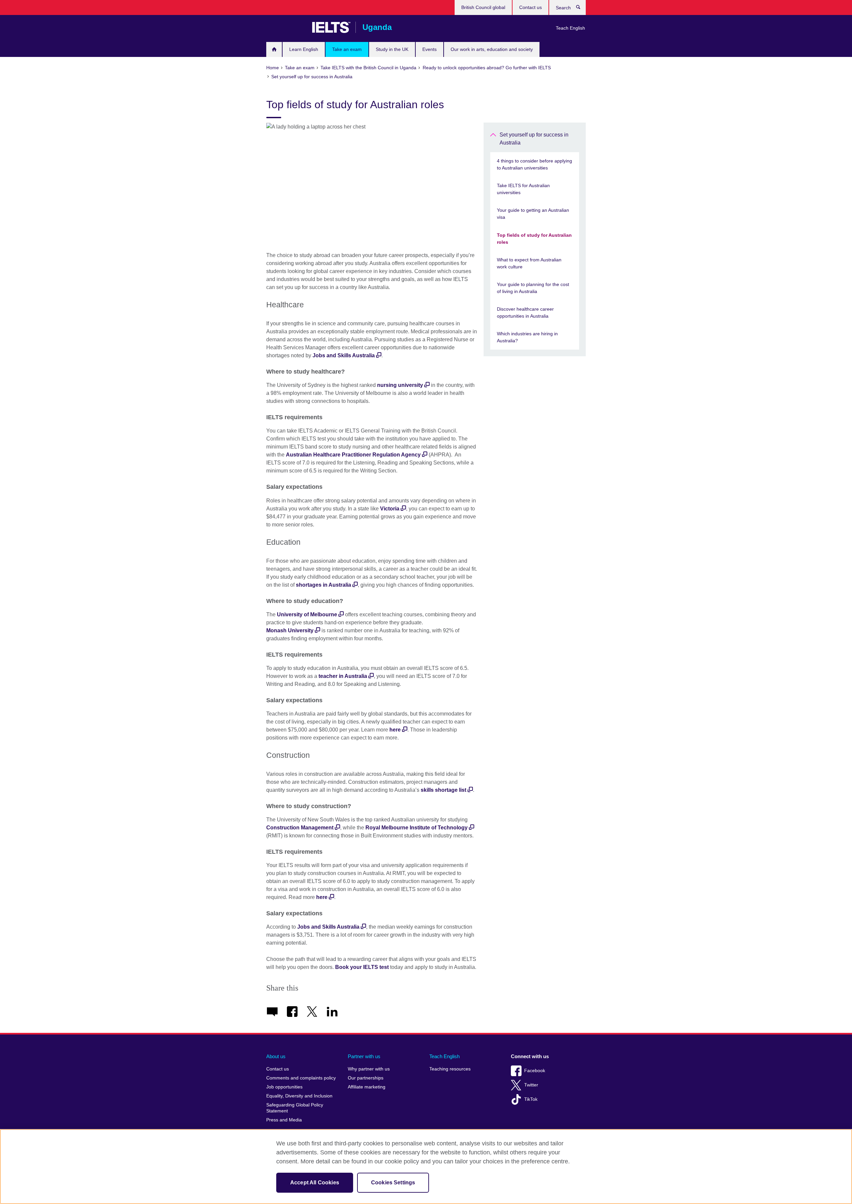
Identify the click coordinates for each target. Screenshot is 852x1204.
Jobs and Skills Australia (344, 355)
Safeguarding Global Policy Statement (294, 1107)
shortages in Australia (323, 585)
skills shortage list (443, 790)
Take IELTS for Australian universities (523, 189)
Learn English (303, 49)
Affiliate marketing (366, 1086)
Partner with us (364, 1056)
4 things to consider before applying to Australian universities (534, 164)
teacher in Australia (343, 676)
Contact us (530, 7)
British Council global (483, 7)
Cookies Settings (393, 1182)
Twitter (531, 1084)
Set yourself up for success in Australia (534, 139)
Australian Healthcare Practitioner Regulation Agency (353, 454)
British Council (286, 27)
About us (276, 1056)
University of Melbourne (307, 614)
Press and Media (284, 1119)
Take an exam (347, 49)
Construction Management (299, 827)
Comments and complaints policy (301, 1077)
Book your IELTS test (362, 967)
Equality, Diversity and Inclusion (299, 1095)
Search (581, 8)
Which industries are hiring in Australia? (527, 337)
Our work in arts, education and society (492, 49)
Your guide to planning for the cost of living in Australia (533, 288)
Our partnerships (365, 1077)
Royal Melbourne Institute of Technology (416, 827)
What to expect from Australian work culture (529, 263)
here (395, 730)
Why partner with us (369, 1068)
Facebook (534, 1070)
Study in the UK (392, 49)
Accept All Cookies (314, 1182)
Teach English (570, 28)
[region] (426, 1166)
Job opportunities (284, 1086)
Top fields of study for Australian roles (534, 238)
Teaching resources (450, 1068)
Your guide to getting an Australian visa (533, 213)
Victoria (389, 508)
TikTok (530, 1099)
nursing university (400, 385)
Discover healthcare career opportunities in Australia (525, 312)
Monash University (290, 630)
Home (274, 49)
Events (429, 49)
